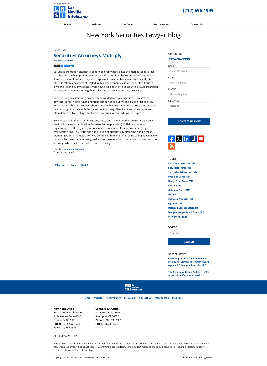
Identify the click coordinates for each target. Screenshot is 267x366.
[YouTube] (201, 138)
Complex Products (180, 198)
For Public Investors (181, 163)
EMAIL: (171, 77)
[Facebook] (171, 138)
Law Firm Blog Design (198, 357)
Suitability (176, 185)
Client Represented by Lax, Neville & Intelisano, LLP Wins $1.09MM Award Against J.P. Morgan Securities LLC (188, 262)
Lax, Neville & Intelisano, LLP (94, 357)
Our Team (127, 24)
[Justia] (193, 138)
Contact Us (197, 24)
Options (175, 203)
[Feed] (171, 146)
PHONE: (172, 89)
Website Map (162, 297)
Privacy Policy (113, 297)
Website (96, 24)
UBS (172, 194)
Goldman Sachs (179, 190)
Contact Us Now (189, 121)
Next (84, 165)
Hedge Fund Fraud (180, 181)
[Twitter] (179, 138)
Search (189, 241)
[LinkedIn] (186, 138)
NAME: (171, 65)
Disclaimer (130, 297)
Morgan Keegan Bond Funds (186, 212)
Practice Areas (162, 24)
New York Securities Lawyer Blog (71, 10)
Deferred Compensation (183, 207)
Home (67, 24)
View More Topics (177, 216)
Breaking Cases (179, 176)
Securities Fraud (179, 167)
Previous (60, 165)
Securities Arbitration (73, 149)
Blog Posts (178, 297)
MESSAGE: (173, 100)
